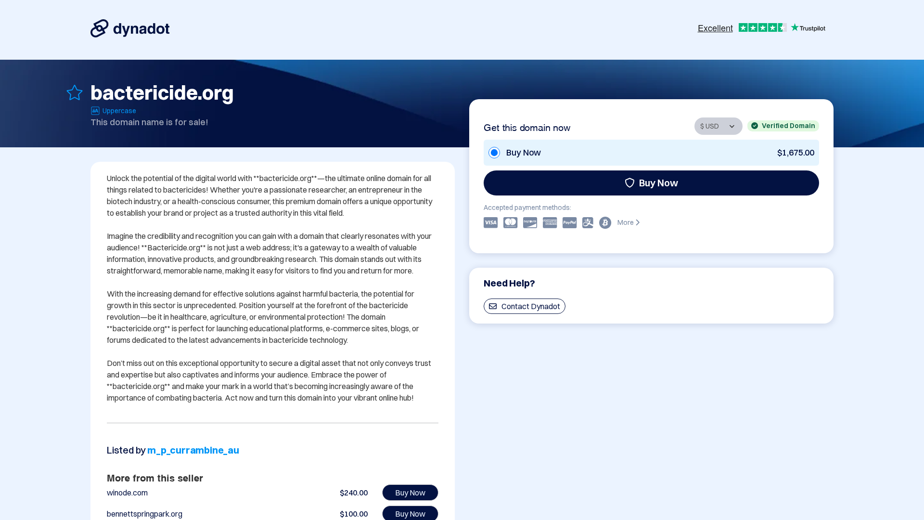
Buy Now (658, 183)
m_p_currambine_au (193, 450)
